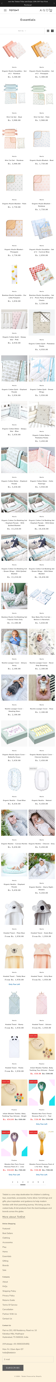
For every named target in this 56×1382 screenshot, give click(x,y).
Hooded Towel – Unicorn (41, 1024)
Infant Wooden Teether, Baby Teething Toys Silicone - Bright (14, 1115)
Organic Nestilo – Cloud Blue (14, 800)
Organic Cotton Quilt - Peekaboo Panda (41, 345)
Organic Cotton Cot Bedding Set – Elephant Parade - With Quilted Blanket (14, 522)
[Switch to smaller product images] (52, 31)
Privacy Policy (8, 1295)
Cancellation (7, 1309)
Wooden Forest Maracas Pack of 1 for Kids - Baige (41, 1165)
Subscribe (13, 1368)
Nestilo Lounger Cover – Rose (41, 709)
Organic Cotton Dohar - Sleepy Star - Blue (14, 430)
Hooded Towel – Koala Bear (42, 933)
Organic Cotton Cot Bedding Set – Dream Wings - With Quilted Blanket (14, 571)
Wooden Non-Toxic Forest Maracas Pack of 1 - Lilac (14, 1165)
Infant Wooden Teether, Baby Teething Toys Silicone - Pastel (42, 1069)
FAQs (4, 1286)
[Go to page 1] (12, 1182)
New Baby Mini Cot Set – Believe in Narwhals (42, 618)
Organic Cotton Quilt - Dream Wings (41, 391)
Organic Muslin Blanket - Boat (42, 160)
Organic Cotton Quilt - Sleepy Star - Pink (14, 338)
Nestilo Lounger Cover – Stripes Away (14, 664)
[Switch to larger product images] (48, 31)
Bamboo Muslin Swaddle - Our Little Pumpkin (14, 296)
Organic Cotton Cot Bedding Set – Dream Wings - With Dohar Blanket (41, 571)
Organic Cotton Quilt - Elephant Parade (14, 391)
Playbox (41, 1064)
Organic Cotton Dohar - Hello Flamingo (41, 482)
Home (5, 1251)
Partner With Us (9, 1314)
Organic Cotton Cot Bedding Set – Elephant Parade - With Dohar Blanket (41, 522)
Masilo (14, 67)
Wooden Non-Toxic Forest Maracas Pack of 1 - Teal (42, 1115)
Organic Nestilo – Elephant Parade (14, 885)
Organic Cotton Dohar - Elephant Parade (14, 482)
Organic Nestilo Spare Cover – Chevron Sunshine (42, 756)
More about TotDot (13, 1216)
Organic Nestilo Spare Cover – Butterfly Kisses (14, 756)
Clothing (6, 1238)
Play (4, 1247)
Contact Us (7, 1318)
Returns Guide (8, 1300)
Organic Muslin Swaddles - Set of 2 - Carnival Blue (41, 251)
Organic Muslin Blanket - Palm (14, 204)
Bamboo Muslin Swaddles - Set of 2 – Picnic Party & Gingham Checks (41, 297)
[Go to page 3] (43, 1182)
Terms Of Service (9, 1305)
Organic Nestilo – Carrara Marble (14, 844)
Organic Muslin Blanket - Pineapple (14, 251)
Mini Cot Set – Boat (14, 117)
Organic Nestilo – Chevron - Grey (42, 844)
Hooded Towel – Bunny (14, 1024)
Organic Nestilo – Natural (42, 800)
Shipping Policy (9, 1291)
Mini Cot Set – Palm (41, 117)
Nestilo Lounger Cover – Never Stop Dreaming (42, 664)
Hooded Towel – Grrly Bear (41, 976)
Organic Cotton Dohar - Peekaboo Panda (42, 436)
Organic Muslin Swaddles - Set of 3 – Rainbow (14, 72)
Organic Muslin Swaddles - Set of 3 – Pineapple (41, 72)
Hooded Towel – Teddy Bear (14, 976)
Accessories (7, 1242)
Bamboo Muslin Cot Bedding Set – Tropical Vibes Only (14, 618)
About (5, 1282)
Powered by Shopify (34, 1376)
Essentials (6, 1256)
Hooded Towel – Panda (14, 1068)
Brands (5, 1265)
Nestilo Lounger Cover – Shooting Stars (14, 710)
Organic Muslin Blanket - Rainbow (41, 205)
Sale (4, 1270)
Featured (6, 1228)
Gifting (5, 1261)
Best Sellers (7, 1233)
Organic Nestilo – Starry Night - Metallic (41, 888)
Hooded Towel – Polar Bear (14, 933)
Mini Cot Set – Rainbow (14, 160)
